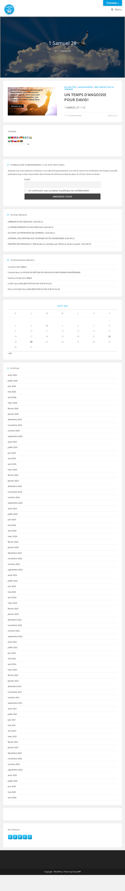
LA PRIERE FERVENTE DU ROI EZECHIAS (25, 227)
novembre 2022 (15, 625)
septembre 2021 (15, 703)
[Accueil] (56, 50)
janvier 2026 (13, 414)
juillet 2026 (12, 380)
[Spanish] (18, 141)
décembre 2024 (15, 486)
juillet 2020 (12, 780)
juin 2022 (12, 653)
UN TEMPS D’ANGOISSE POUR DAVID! (85, 97)
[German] (21, 137)
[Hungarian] (9, 141)
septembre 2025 (15, 436)
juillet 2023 (12, 580)
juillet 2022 (12, 647)
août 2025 (12, 441)
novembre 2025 (15, 425)
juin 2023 (12, 586)
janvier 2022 (13, 680)
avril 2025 (12, 464)
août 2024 (12, 508)
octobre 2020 (14, 764)
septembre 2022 (15, 636)
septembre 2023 (15, 569)
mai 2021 (12, 725)
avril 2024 (12, 530)
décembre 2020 (15, 753)
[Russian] (15, 141)
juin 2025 (12, 453)
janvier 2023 (13, 614)
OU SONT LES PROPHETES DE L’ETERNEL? (26, 232)
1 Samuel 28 (65, 50)
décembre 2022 (15, 619)
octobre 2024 (14, 497)
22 (109, 336)
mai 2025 (12, 458)
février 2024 (13, 541)
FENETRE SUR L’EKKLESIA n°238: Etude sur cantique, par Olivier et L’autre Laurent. (44, 244)
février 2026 (13, 408)
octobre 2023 (14, 564)
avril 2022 (12, 664)
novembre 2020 (15, 758)
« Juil (10, 353)
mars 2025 (12, 469)
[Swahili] (21, 141)
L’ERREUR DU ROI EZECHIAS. (20, 221)
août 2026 (12, 375)
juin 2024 (12, 519)
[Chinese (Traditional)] (12, 137)
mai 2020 (12, 792)
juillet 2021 (12, 714)
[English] (15, 137)
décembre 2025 (15, 419)
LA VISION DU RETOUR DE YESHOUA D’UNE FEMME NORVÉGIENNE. (50, 272)
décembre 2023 (15, 553)
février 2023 (13, 608)
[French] (18, 137)
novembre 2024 (15, 491)
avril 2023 (12, 597)
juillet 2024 (12, 514)
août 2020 (12, 775)
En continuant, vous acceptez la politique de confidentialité (59, 190)
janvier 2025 (13, 480)
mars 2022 (12, 669)
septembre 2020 (15, 769)
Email (27, 179)
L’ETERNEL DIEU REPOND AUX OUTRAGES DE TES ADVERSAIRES (36, 238)
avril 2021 (12, 730)
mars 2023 (12, 603)
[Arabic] (9, 137)
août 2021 (12, 708)
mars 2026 (12, 402)
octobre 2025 (14, 430)
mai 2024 (12, 525)
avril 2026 (12, 397)
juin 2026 (12, 386)
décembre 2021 (15, 686)
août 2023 (12, 575)
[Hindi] (30, 137)
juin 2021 (12, 719)
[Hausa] (24, 137)
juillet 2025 (12, 447)
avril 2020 (12, 797)
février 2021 (13, 742)
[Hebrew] (27, 137)
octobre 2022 (14, 630)
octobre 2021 (14, 697)
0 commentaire (74, 115)
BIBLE (23, 266)
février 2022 (13, 675)
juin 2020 (12, 786)
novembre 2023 (15, 558)
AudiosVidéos (85, 87)
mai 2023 (12, 592)
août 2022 (12, 641)
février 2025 (13, 475)
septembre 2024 (15, 502)
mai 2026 (12, 391)
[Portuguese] (12, 141)
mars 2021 (12, 736)
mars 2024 (12, 536)
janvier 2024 (13, 547)
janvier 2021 (13, 747)
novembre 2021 (15, 692)
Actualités (70, 87)
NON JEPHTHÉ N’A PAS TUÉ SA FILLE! (35, 283)
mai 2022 (12, 658)
